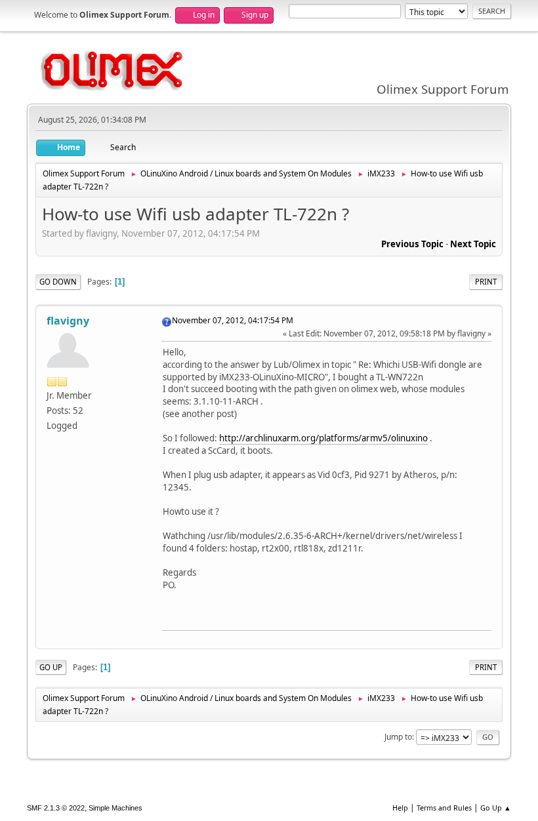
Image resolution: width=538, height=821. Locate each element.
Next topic (473, 244)
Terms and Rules (444, 807)
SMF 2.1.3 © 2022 (56, 808)
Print (486, 282)
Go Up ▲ (495, 807)
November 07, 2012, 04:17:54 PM (232, 320)
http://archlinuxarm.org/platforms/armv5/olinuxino (323, 438)
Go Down (58, 282)
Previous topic (412, 244)
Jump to (398, 736)
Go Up (50, 667)
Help (400, 807)
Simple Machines (115, 808)
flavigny (68, 320)
